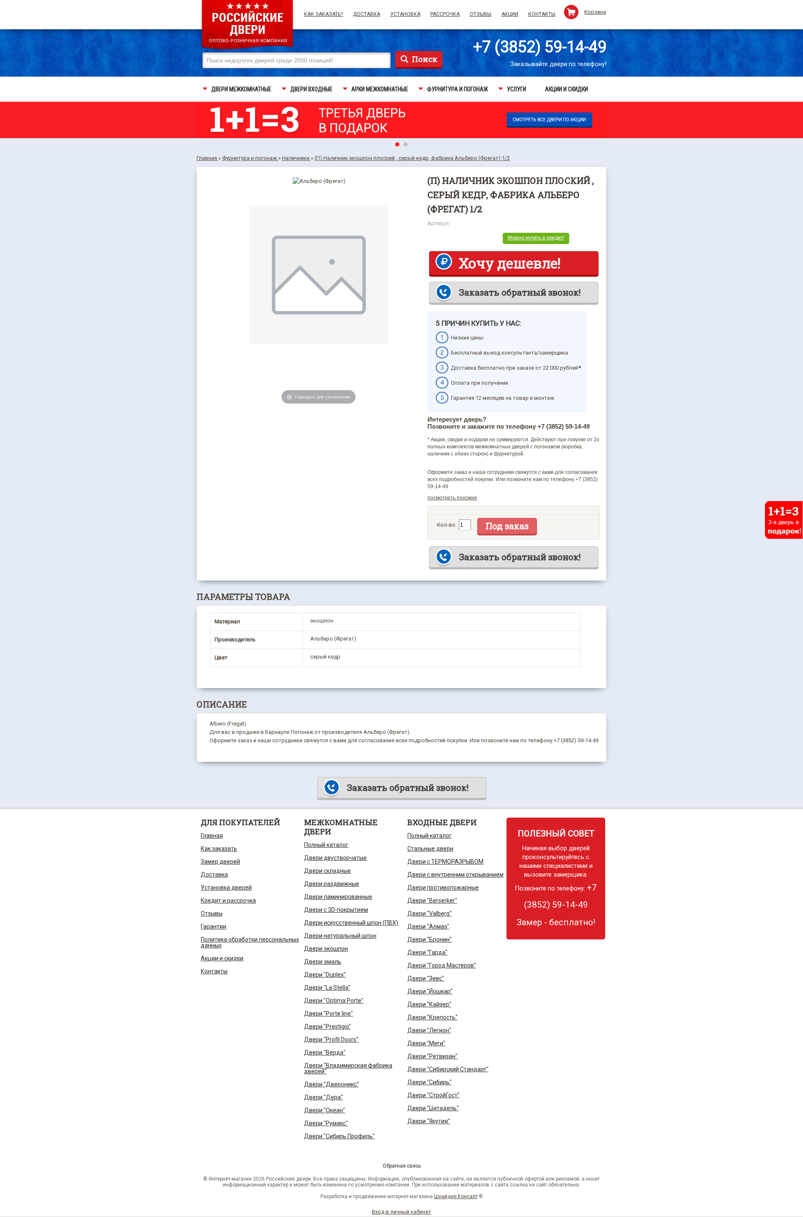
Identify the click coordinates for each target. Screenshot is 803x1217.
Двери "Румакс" (326, 1123)
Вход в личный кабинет (401, 1212)
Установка (405, 14)
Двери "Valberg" (429, 913)
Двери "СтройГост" (433, 1095)
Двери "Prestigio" (327, 1026)
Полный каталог (326, 844)
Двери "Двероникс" (331, 1084)
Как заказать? (323, 14)
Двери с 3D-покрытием (336, 909)
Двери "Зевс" (425, 978)
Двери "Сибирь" (429, 1082)
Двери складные (327, 870)
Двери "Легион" (429, 1030)
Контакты (541, 14)
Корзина (595, 12)
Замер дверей (220, 861)
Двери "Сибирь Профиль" (339, 1136)
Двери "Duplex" (325, 974)
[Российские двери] (247, 25)
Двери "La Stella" (327, 987)
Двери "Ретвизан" (432, 1056)
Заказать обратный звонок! (520, 292)
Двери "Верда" (324, 1052)
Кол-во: (447, 525)
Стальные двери (430, 848)
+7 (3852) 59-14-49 (539, 47)
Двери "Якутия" (428, 1121)
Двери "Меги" (426, 1043)
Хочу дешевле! (509, 263)
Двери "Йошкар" (430, 991)
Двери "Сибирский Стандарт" (447, 1069)
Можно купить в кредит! (536, 238)
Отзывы (480, 14)
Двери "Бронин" (429, 939)
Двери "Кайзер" (429, 1004)
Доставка (366, 14)
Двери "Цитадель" (433, 1108)
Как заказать (219, 848)
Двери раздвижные (331, 883)
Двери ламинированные (338, 896)
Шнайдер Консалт (456, 1196)
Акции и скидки (222, 958)
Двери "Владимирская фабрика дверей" (348, 1068)
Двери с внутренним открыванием (455, 874)
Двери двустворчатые (335, 857)
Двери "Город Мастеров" (441, 965)
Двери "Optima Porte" (333, 1000)
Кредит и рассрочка (228, 900)
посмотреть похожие (452, 498)
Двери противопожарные (443, 887)
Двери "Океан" (324, 1110)
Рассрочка (445, 14)
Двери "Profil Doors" (331, 1039)
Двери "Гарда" (427, 952)
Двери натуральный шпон (340, 935)
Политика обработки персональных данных (250, 942)
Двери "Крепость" (432, 1017)
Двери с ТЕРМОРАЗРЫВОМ (445, 861)
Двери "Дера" (323, 1097)
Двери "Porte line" (328, 1013)
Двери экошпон (326, 948)
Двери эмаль (322, 961)
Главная (212, 835)
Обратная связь (402, 1166)
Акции (509, 14)
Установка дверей (226, 887)
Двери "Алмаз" (428, 926)
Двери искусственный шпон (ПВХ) (351, 922)
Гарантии (213, 926)
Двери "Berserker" (432, 900)
